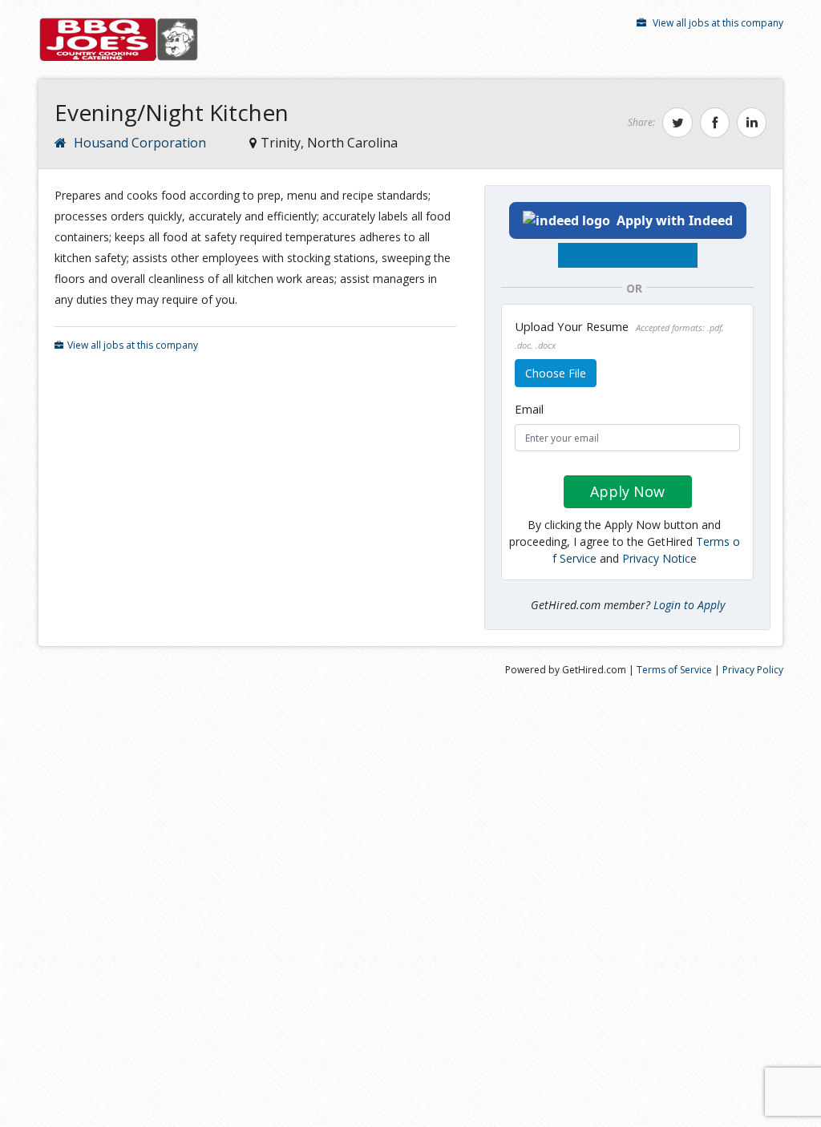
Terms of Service (674, 670)
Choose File (555, 373)
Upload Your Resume (619, 334)
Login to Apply (689, 604)
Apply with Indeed (675, 220)
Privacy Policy (752, 670)
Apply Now (627, 491)
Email (529, 409)
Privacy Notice (659, 558)
